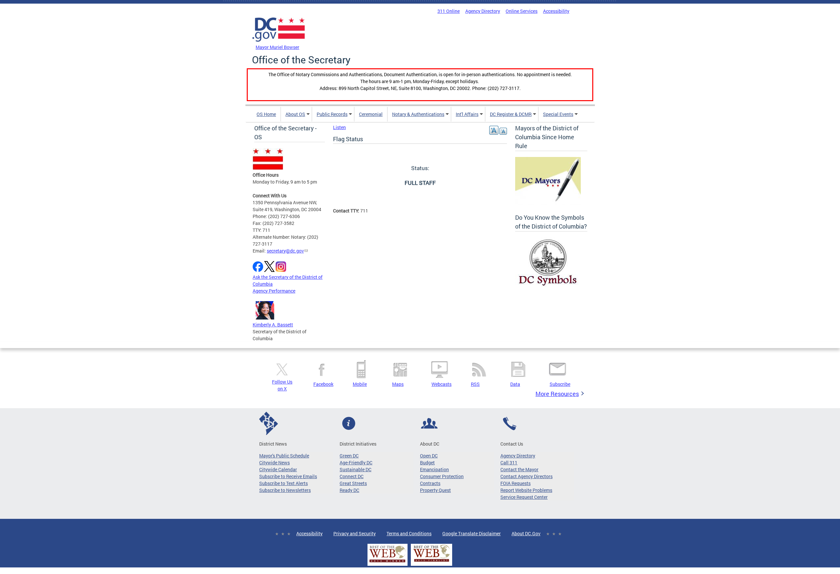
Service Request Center (524, 497)
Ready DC (349, 490)
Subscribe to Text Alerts (283, 483)
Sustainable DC (355, 469)
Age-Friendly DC (356, 462)
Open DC (429, 456)
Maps (398, 384)
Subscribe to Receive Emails (288, 476)
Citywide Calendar (278, 469)
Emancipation (434, 469)
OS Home (266, 114)
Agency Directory (482, 11)
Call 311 (508, 462)
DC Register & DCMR (511, 114)
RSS (475, 384)
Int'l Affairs (467, 114)
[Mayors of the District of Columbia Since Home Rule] (548, 203)
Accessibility (556, 11)
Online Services (521, 11)
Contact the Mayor (519, 469)
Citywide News (274, 462)
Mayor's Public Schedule (284, 456)
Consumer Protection (442, 476)
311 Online (448, 11)
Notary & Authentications (418, 114)
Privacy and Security (354, 533)
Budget (427, 462)
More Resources (557, 394)
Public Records (332, 114)
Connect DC (352, 476)
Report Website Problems (526, 490)
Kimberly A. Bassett (273, 324)
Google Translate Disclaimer (471, 533)
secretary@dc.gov (285, 251)
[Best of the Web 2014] (387, 562)
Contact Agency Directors (526, 476)
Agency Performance (274, 291)
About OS (295, 114)
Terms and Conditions (409, 533)
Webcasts (441, 384)
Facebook (323, 384)
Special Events (558, 114)
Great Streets (353, 483)
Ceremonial (371, 114)
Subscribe (560, 384)
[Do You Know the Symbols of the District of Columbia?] (547, 285)
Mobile (360, 384)
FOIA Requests (515, 483)
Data (515, 384)
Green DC (349, 456)
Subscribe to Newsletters (285, 490)
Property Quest (435, 490)
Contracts (430, 483)
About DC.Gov (526, 533)
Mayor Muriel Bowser (277, 47)
